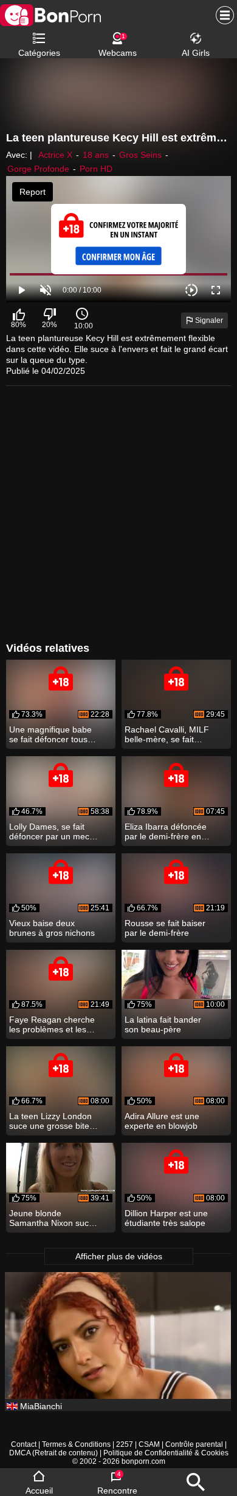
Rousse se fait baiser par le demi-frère (165, 928)
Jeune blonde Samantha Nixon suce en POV (51, 1218)
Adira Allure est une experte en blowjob (162, 1121)
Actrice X (55, 155)
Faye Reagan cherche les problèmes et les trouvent (52, 1024)
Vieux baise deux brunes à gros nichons (52, 928)
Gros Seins (140, 155)
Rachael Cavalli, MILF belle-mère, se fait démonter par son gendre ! (167, 734)
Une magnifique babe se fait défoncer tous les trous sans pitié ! (50, 734)
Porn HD (96, 169)
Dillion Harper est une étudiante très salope (166, 1218)
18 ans (96, 155)
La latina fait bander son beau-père (163, 1024)
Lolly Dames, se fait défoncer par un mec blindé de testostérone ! (54, 831)
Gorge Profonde (38, 169)
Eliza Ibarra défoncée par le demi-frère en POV (166, 831)
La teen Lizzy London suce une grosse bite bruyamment (50, 1121)
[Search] (196, 1482)
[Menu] (222, 15)
